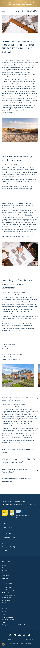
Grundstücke (10, 181)
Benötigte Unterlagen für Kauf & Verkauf (13, 625)
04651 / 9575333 (9, 527)
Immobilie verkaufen (7, 587)
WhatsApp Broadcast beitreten (23, 5)
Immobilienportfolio (12, 167)
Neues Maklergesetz (7, 617)
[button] (3, 644)
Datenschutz (29, 639)
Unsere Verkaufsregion (8, 619)
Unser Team (5, 612)
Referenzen (5, 578)
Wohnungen (19, 179)
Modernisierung (6, 597)
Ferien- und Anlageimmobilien (10, 573)
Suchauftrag (29, 215)
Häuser (4, 565)
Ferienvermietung (7, 600)
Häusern (9, 179)
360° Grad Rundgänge (8, 595)
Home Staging (6, 592)
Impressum (10, 639)
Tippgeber (4, 622)
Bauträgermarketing (7, 603)
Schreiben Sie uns (9, 537)
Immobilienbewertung (8, 590)
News (3, 614)
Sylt (3, 60)
